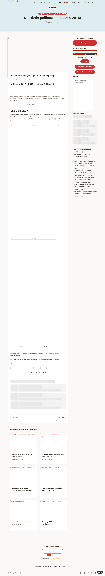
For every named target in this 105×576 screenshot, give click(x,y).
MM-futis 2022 (63, 2)
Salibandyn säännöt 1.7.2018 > (84, 163)
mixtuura (52, 558)
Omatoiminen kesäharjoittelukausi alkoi (55, 419)
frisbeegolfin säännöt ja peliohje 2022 (86, 161)
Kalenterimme (43, 2)
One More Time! (15, 419)
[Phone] (91, 573)
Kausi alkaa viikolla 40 (19, 522)
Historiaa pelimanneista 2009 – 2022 (85, 42)
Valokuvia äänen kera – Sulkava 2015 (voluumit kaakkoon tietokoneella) (84, 187)
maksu (61, 558)
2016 (40, 13)
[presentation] (23, 442)
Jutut (37, 566)
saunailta (43, 368)
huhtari (57, 558)
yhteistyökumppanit (60, 13)
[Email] (95, 573)
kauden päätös (19, 368)
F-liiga (85, 61)
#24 (52, 22)
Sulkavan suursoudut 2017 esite (84, 177)
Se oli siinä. (52, 7)
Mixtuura (44, 13)
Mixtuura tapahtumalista (80, 80)
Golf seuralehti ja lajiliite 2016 (83, 182)
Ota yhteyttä (52, 2)
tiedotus (51, 13)
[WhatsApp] (80, 573)
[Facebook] (88, 573)
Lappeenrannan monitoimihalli (83, 175)
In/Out (92, 2)
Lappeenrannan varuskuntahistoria (85, 159)
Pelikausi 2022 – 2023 (58, 566)
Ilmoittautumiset (82, 82)
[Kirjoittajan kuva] (47, 22)
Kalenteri (76, 82)
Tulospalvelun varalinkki (84, 72)
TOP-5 (68, 566)
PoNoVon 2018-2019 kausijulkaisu (85, 173)
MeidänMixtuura (29, 368)
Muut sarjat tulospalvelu (85, 66)
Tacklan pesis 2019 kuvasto (83, 170)
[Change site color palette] (100, 572)
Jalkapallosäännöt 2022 (82, 156)
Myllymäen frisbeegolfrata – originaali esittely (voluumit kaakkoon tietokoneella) (86, 194)
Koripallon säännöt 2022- (82, 154)
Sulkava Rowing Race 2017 (83, 180)
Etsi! (49, 555)
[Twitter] (84, 573)
